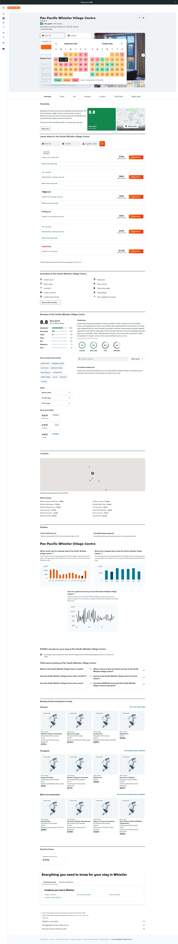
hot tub (55, 377)
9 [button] (70, 60)
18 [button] (80, 64)
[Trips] (3, 43)
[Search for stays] (3, 18)
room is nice (45, 368)
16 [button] (71, 64)
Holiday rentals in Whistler (53, 897)
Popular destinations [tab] (66, 882)
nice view (44, 381)
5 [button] (85, 55)
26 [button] (86, 69)
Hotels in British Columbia (90, 939)
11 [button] (80, 60)
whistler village (45, 377)
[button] (175, 2)
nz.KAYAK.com (44, 939)
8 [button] (65, 60)
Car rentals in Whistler (84, 895)
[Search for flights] (3, 14)
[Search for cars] (3, 23)
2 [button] (70, 55)
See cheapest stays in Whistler (134, 751)
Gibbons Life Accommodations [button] (103, 821)
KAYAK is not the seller (50, 921)
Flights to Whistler (50, 895)
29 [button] (66, 74)
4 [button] (80, 55)
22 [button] (66, 69)
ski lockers (63, 377)
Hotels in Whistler (114, 895)
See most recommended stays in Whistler (131, 794)
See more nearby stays (137, 707)
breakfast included (58, 363)
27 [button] (56, 74)
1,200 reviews (57, 24)
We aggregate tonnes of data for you (55, 925)
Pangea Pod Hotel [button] (47, 777)
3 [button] (75, 55)
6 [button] (102, 60)
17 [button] (75, 64)
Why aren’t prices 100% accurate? (54, 929)
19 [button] (85, 64)
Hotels (52, 939)
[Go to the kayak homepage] (13, 7)
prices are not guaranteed (81, 915)
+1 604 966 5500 (46, 29)
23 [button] (71, 69)
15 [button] (66, 64)
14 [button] (61, 64)
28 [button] (61, 74)
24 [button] (76, 69)
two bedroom (57, 372)
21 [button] (61, 69)
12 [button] (85, 60)
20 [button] (56, 69)
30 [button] (71, 74)
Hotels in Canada (76, 939)
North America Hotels (63, 939)
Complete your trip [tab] (49, 882)
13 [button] (56, 64)
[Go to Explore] (3, 33)
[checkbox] (50, 416)
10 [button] (76, 60)
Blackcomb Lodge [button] (73, 734)
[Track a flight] (3, 37)
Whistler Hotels (104, 939)
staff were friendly (56, 368)
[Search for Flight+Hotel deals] (3, 27)
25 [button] (81, 69)
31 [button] (122, 74)
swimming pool (45, 372)
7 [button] (60, 60)
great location (45, 363)
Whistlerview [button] (124, 734)
